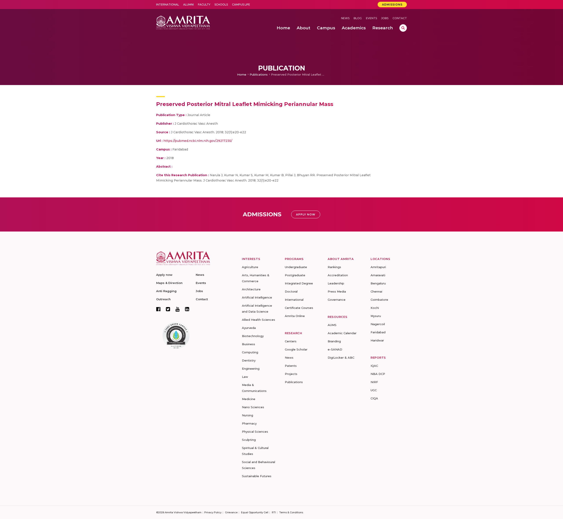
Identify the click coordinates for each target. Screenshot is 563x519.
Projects (291, 374)
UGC (374, 390)
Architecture (251, 289)
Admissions (392, 4)
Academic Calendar (342, 333)
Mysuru (376, 316)
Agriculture (250, 267)
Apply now (164, 274)
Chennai (376, 291)
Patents (291, 365)
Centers (290, 341)
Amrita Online (295, 316)
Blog (358, 18)
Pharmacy (249, 423)
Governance (336, 299)
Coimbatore (379, 299)
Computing (250, 352)
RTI (274, 512)
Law (245, 376)
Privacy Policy (212, 512)
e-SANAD (335, 349)
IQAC (374, 365)
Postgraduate (295, 275)
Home (241, 74)
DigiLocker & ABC (341, 357)
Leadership (336, 283)
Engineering (251, 368)
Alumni (188, 4)
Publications (259, 74)
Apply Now (305, 214)
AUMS (332, 325)
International (167, 4)
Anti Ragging (166, 291)
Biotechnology (253, 336)
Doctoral (291, 291)
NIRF (374, 382)
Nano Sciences (253, 407)
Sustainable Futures (256, 476)
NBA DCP (378, 374)
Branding (334, 341)
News (345, 18)
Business (248, 344)
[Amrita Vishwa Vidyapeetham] (183, 22)
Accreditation (338, 275)
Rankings (334, 267)
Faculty (204, 4)
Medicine (248, 399)
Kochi (375, 308)
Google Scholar (296, 349)
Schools (221, 4)
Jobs (384, 18)
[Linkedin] (187, 309)
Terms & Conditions (291, 512)
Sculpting (249, 439)
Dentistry (249, 360)
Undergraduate (296, 267)
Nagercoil (378, 324)
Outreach (163, 299)
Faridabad (378, 332)
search (403, 28)
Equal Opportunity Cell (254, 512)
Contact (400, 18)
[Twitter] (168, 309)
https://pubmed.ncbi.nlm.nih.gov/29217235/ (197, 141)
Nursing (247, 415)
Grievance (231, 512)
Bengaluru (378, 283)
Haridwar (377, 340)
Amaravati (378, 275)
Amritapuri (378, 267)
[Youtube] (177, 309)
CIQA (374, 398)
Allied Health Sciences (258, 319)
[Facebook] (158, 309)
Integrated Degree (299, 283)
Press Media (337, 291)
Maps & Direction (169, 283)
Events (371, 18)
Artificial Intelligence (257, 297)
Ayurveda (249, 328)
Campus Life (241, 4)
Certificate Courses (299, 308)
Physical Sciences (255, 431)
